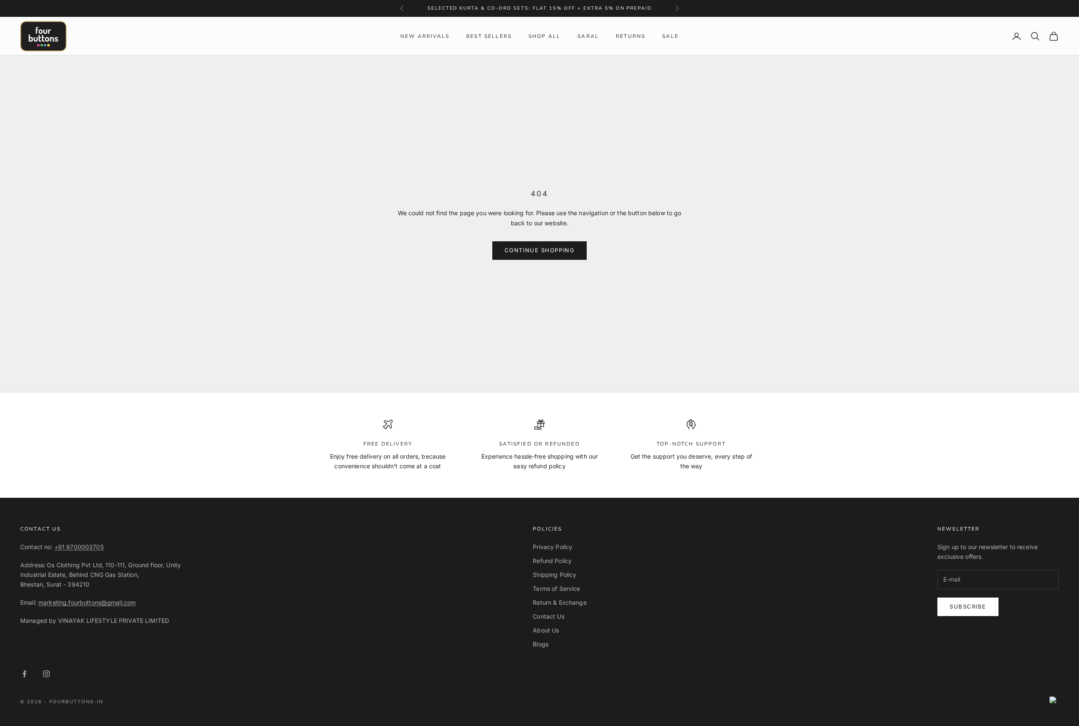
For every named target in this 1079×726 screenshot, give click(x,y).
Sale (670, 36)
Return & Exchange (559, 602)
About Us (546, 630)
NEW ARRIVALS (424, 36)
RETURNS (630, 36)
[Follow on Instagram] (46, 674)
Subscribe (968, 606)
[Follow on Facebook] (24, 674)
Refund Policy (552, 560)
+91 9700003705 (79, 546)
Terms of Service (556, 588)
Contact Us (548, 616)
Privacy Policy (552, 546)
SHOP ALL (545, 36)
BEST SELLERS (489, 36)
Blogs (540, 644)
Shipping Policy (554, 574)
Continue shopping (540, 250)
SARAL (588, 36)
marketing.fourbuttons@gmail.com (87, 602)
